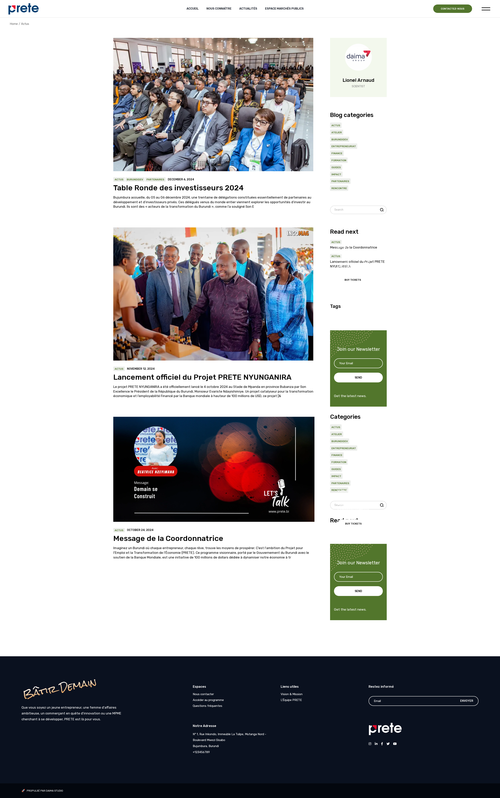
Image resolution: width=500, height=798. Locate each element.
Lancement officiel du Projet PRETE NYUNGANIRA (202, 377)
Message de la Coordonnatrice (168, 538)
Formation (338, 160)
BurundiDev (135, 179)
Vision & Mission (292, 694)
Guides (336, 167)
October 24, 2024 (140, 530)
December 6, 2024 (181, 179)
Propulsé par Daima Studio (45, 790)
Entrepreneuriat (343, 146)
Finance (336, 153)
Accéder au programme (208, 700)
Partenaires (155, 179)
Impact (336, 174)
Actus (119, 179)
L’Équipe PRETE (291, 700)
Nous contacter (203, 694)
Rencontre (339, 188)
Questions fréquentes (207, 706)
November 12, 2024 (141, 369)
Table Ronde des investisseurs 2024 (178, 187)
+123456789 (201, 752)
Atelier (336, 132)
